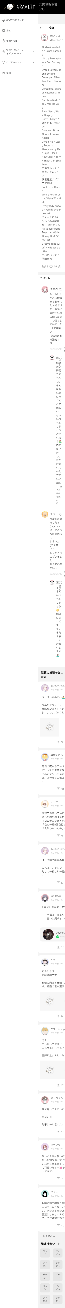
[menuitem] (19, 20)
